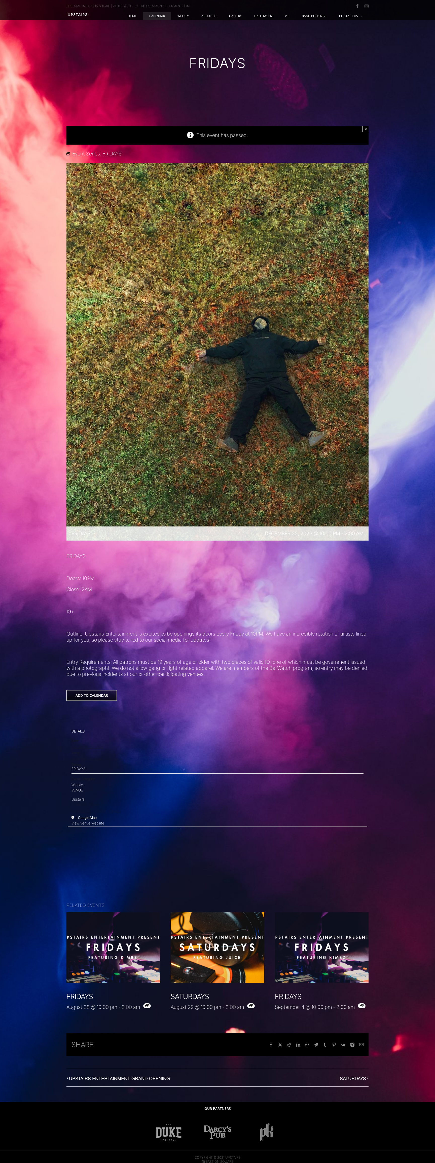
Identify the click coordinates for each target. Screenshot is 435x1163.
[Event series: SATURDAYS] (251, 1005)
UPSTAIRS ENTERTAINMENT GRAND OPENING (119, 1078)
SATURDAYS (190, 996)
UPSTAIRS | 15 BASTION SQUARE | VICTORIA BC (98, 6)
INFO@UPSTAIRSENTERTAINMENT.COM (162, 6)
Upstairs (78, 799)
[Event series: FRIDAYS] (147, 1005)
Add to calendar (92, 695)
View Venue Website (87, 823)
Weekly (77, 785)
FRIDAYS (78, 769)
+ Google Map (86, 817)
